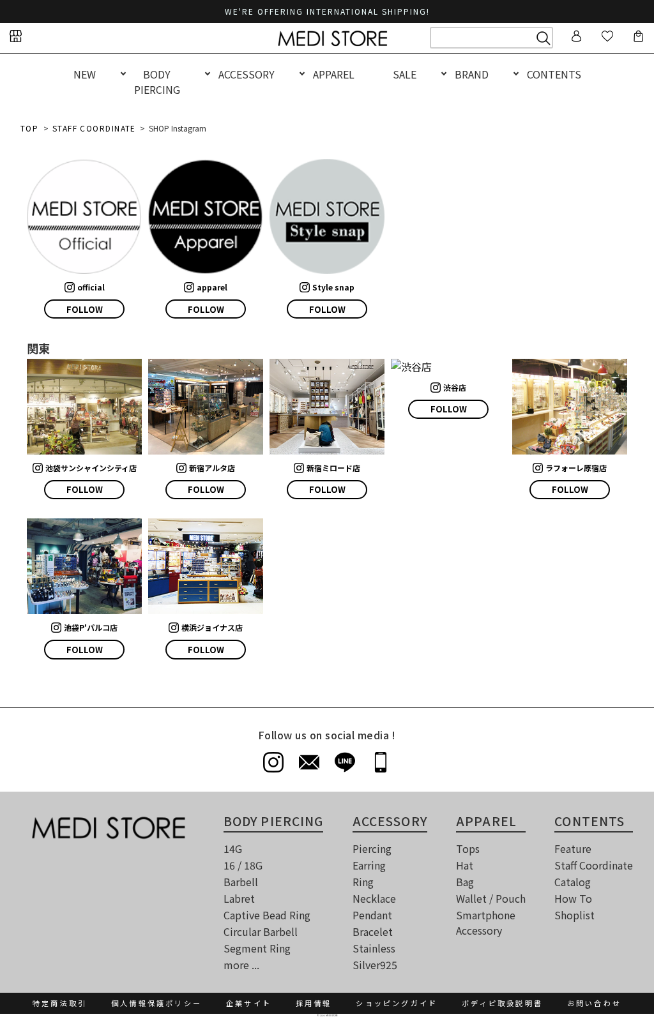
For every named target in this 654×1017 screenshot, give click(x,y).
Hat (464, 865)
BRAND (472, 74)
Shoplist (574, 915)
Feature (572, 848)
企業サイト (248, 1003)
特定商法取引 (60, 1003)
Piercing (372, 848)
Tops (468, 848)
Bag (465, 881)
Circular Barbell (261, 931)
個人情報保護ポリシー (156, 1003)
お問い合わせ (594, 1003)
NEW (84, 74)
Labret (239, 898)
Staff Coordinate (593, 865)
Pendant (372, 915)
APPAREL (333, 74)
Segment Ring (257, 948)
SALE (404, 74)
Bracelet (373, 931)
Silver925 (375, 964)
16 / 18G (243, 865)
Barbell (241, 881)
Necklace (374, 898)
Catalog (572, 881)
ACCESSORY (246, 74)
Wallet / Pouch (491, 898)
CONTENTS (554, 74)
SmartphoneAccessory (485, 922)
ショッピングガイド (396, 1003)
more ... (241, 964)
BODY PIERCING (157, 81)
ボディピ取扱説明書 (502, 1003)
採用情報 (314, 1003)
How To (573, 898)
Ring (363, 881)
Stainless (374, 948)
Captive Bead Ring (267, 915)
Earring (369, 865)
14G (233, 848)
